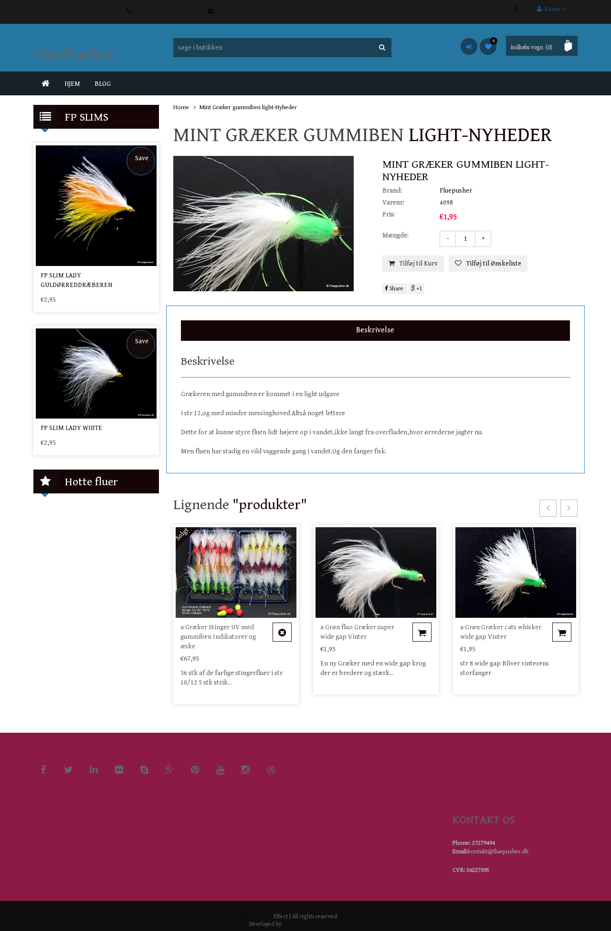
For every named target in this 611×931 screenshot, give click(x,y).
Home (181, 107)
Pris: (388, 214)
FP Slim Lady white (71, 428)
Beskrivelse (375, 330)
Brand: (392, 190)
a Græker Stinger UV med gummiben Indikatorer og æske (218, 637)
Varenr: (393, 202)
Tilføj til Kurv (419, 263)
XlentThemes (299, 924)
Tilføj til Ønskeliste (493, 263)
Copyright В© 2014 (248, 916)
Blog (103, 84)
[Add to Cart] (282, 632)
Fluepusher (456, 190)
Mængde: (395, 235)
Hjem (72, 84)
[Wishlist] (488, 46)
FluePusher (74, 54)
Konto (552, 9)
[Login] (469, 46)
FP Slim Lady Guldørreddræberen (76, 280)
